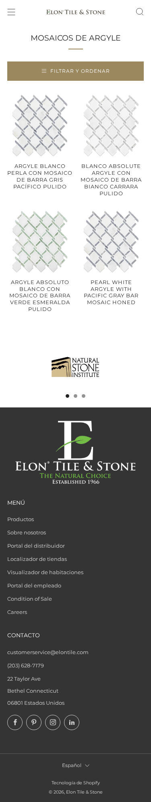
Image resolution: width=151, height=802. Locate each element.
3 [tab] (83, 396)
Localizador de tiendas (37, 559)
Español (71, 765)
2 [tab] (75, 396)
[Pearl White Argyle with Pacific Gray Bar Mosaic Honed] (111, 241)
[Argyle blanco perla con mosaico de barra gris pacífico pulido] (39, 125)
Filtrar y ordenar (80, 71)
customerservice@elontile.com (48, 652)
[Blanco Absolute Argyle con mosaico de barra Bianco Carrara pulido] (111, 125)
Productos (20, 519)
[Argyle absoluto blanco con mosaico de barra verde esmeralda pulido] (39, 241)
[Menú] (11, 12)
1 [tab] (67, 396)
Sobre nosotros (26, 532)
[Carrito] (125, 12)
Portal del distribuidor (36, 545)
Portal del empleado (34, 585)
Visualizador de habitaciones (45, 572)
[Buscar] (140, 12)
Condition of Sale (29, 598)
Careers (17, 612)
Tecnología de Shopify (76, 783)
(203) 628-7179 (25, 665)
